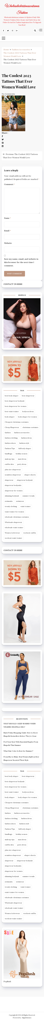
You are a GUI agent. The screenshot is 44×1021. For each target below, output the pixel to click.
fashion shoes (10, 443)
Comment (9, 184)
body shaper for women (27, 417)
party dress (21, 464)
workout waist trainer (13, 538)
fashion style (24, 443)
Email (7, 230)
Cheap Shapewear (12, 427)
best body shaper (11, 396)
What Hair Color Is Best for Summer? (18, 751)
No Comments (8, 94)
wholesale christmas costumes (17, 517)
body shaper (10, 417)
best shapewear (28, 396)
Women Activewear (12, 533)
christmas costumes (30, 427)
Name (7, 218)
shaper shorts (30, 475)
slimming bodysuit (12, 496)
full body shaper (24, 448)
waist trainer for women (14, 512)
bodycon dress (28, 411)
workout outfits (29, 533)
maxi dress (22, 459)
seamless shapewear (13, 475)
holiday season (21, 454)
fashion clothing (11, 438)
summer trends (28, 496)
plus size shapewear (13, 469)
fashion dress (26, 438)
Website (8, 243)
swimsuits (9, 501)
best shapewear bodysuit (14, 401)
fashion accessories (21, 433)
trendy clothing (11, 506)
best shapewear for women (15, 406)
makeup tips (9, 459)
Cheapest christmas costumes (17, 422)
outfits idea (9, 464)
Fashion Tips (10, 448)
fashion (8, 433)
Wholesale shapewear (13, 522)
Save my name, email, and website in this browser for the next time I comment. (21, 262)
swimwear (20, 501)
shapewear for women (13, 491)
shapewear (9, 480)
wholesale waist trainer (14, 527)
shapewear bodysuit (25, 480)
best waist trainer (12, 411)
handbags (8, 454)
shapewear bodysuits (13, 485)
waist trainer (26, 506)
